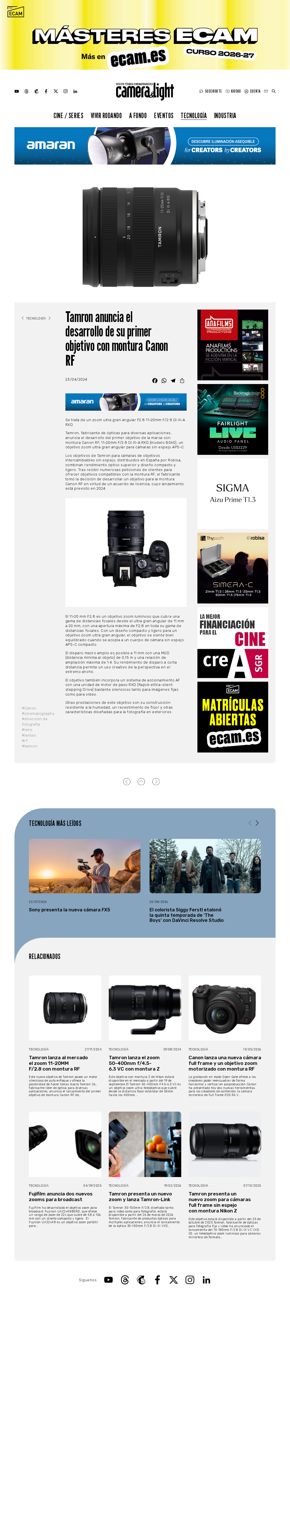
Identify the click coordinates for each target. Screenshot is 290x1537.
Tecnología (194, 115)
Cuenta (255, 91)
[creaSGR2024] (232, 642)
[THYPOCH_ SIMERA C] (232, 568)
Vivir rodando (106, 115)
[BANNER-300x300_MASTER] (232, 345)
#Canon (29, 708)
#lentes (29, 735)
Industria (225, 115)
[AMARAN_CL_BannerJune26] (145, 146)
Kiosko (236, 91)
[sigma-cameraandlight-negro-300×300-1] (232, 494)
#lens (27, 730)
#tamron (30, 746)
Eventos (164, 115)
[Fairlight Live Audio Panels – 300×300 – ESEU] (232, 419)
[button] (257, 823)
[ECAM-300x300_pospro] (232, 717)
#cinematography (38, 713)
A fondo (138, 115)
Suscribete (213, 91)
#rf (25, 741)
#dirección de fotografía (35, 721)
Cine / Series (68, 115)
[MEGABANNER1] (145, 35)
